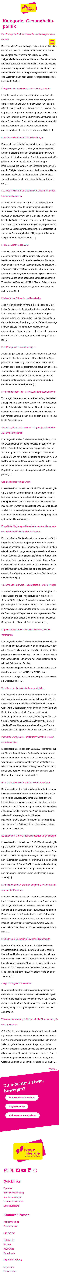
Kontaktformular (11, 1222)
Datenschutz (10, 1271)
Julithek (7, 1244)
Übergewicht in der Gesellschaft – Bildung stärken (25, 88)
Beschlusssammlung (14, 1193)
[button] (52, 42)
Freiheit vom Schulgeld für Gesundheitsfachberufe (25, 939)
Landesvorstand (11, 1206)
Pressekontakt (10, 1226)
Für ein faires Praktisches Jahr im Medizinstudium (25, 782)
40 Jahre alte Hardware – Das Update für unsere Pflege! (28, 585)
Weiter (53, 1069)
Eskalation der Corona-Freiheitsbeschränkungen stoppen (29, 836)
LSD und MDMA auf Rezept (14, 245)
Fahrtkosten (9, 1240)
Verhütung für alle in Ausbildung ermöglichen (23, 688)
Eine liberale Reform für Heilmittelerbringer (22, 137)
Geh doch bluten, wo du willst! (15, 482)
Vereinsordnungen (13, 1197)
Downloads (9, 1253)
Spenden (8, 1188)
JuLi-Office (9, 1249)
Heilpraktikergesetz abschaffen (16, 983)
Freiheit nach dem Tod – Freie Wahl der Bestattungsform (28, 392)
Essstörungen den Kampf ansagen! (18, 347)
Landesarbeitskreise (13, 1201)
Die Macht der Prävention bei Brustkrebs (21, 298)
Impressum (9, 1267)
